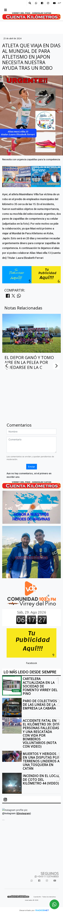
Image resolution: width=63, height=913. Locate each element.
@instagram (23, 813)
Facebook (31, 663)
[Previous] (7, 366)
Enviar (31, 466)
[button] (30, 3)
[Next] (56, 366)
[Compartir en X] (13, 296)
